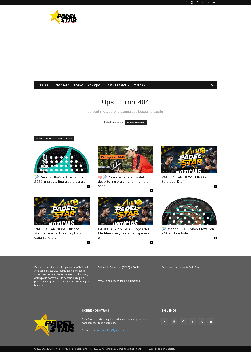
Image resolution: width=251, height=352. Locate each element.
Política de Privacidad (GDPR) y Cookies (120, 267)
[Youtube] (214, 2)
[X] (208, 2)
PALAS (44, 85)
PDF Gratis (62, 85)
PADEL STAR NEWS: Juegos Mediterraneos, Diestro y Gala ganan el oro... (57, 233)
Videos (138, 85)
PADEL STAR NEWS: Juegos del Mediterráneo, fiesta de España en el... (124, 233)
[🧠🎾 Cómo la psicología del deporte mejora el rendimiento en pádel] (125, 159)
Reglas (78, 85)
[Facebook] (186, 2)
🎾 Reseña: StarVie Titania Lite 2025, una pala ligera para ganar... (60, 179)
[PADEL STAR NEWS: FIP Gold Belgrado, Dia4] (189, 159)
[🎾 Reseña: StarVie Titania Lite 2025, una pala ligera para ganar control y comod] (62, 159)
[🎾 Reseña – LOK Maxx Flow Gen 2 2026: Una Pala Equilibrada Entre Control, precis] (189, 211)
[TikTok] (202, 2)
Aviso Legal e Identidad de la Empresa (119, 280)
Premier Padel (117, 85)
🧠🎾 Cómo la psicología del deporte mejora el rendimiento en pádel (124, 181)
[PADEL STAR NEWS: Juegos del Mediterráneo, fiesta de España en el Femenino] (125, 211)
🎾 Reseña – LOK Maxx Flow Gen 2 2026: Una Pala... (187, 231)
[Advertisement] (154, 17)
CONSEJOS (94, 85)
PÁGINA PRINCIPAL (135, 122)
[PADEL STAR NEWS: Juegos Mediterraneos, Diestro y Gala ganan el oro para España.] (62, 211)
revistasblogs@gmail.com (111, 330)
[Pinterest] (197, 2)
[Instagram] (191, 2)
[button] (212, 85)
